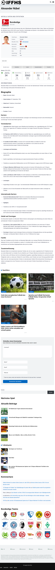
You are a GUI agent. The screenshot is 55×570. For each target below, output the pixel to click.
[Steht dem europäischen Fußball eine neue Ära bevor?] (13, 283)
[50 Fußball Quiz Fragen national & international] (4, 414)
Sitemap (15, 567)
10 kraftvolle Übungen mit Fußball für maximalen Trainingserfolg (25, 417)
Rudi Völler (11, 457)
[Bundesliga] (27, 23)
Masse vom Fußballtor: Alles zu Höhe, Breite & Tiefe (22, 435)
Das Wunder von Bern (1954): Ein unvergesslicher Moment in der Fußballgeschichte (30, 492)
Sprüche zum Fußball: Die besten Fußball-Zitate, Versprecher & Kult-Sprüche (40, 297)
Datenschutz (6, 567)
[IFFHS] (11, 2)
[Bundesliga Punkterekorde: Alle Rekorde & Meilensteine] (4, 432)
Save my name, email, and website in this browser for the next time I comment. (22, 377)
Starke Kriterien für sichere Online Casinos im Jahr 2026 (16, 482)
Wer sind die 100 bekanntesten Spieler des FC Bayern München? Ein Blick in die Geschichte (29, 500)
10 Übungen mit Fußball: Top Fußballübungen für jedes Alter (17, 487)
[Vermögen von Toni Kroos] (4, 454)
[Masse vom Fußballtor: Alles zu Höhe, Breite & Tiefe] (4, 440)
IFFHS (4, 500)
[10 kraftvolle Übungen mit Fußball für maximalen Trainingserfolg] (4, 423)
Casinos (3, 323)
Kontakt (11, 567)
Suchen (2, 390)
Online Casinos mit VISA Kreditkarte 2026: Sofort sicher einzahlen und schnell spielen (13, 328)
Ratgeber (3, 291)
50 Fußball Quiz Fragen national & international (20, 408)
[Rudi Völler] (4, 463)
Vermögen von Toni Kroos (15, 449)
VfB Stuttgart (25, 41)
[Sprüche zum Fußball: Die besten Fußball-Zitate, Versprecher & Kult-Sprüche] (41, 283)
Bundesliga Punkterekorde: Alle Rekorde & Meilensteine (23, 426)
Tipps (8, 323)
